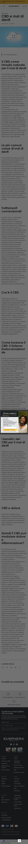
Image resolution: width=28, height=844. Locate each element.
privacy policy (14, 431)
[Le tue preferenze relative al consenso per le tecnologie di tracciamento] (19, 840)
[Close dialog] (26, 412)
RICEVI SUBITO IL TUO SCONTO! (9, 429)
